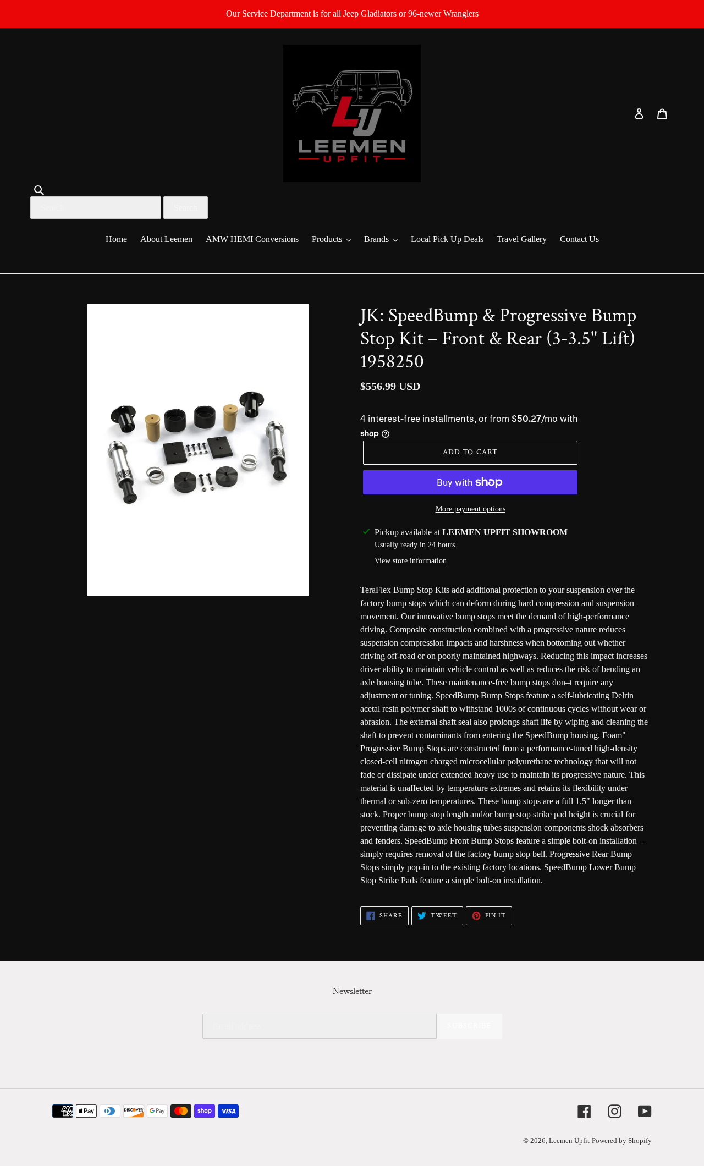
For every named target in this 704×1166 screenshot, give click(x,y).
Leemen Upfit (569, 1140)
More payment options (470, 509)
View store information (411, 561)
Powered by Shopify (622, 1140)
